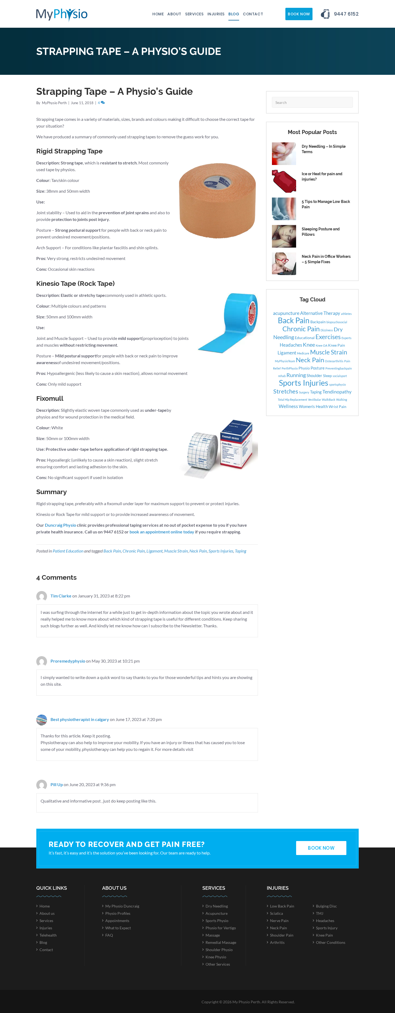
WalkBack (328, 399)
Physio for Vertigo (221, 928)
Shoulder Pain (281, 935)
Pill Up (57, 784)
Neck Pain (198, 550)
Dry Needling (217, 906)
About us (47, 913)
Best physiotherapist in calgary (80, 719)
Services (194, 14)
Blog (233, 14)
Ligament (154, 550)
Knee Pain (336, 345)
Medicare (303, 353)
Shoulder (314, 375)
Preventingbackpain (338, 368)
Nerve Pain (279, 920)
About (174, 14)
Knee (309, 345)
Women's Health (313, 406)
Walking (341, 399)
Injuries (216, 14)
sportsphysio (337, 384)
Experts (346, 338)
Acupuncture (217, 913)
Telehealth (48, 935)
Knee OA (321, 345)
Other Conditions (330, 942)
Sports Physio (217, 920)
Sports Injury (326, 928)
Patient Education (68, 550)
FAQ (109, 935)
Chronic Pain (134, 550)
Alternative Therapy (320, 313)
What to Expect (118, 928)
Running (296, 375)
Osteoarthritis (334, 361)
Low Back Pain (282, 906)
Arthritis (277, 942)
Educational (305, 338)
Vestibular (314, 399)
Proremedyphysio (68, 660)
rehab (282, 376)
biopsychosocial (336, 322)
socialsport (340, 376)
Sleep (327, 376)
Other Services (218, 964)
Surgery (304, 392)
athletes (346, 313)
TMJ (319, 913)
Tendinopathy (336, 392)
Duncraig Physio (60, 524)
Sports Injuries (221, 550)
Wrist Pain (337, 407)
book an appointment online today (162, 531)
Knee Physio (216, 957)
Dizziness (327, 330)
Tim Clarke (61, 595)
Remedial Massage (221, 942)
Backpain (318, 322)
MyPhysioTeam (285, 361)
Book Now (299, 14)
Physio (304, 368)
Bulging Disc (326, 906)
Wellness (288, 406)
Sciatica (276, 913)
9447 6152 (346, 13)
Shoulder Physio (219, 949)
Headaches (291, 345)
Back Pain (112, 550)
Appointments (117, 920)
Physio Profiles (117, 913)
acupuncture (286, 313)
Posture (318, 367)
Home (158, 14)
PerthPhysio (290, 368)
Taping (240, 550)
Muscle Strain (176, 550)
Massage (213, 935)
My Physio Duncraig (122, 906)
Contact (253, 14)
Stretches (285, 391)
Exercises (328, 336)
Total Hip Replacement (292, 399)
